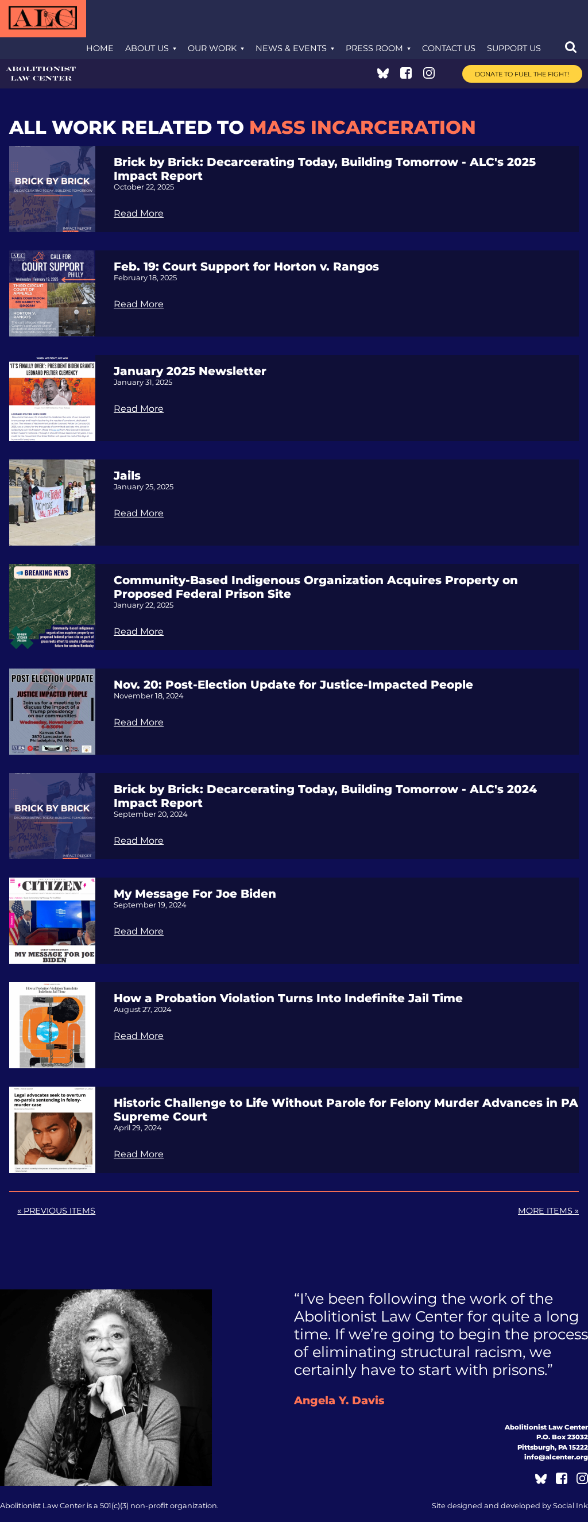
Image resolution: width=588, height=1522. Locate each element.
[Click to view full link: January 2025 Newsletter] (52, 397)
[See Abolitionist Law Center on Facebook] (406, 75)
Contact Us (448, 48)
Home (100, 48)
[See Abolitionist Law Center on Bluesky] (383, 75)
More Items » (548, 1211)
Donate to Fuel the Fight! (522, 74)
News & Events (291, 48)
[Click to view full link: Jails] (52, 501)
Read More (139, 213)
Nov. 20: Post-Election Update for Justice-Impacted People (293, 685)
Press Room (374, 48)
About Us (147, 48)
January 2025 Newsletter (190, 371)
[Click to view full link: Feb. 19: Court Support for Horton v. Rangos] (52, 292)
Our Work (212, 48)
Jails (127, 475)
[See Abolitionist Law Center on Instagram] (429, 75)
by (510, 1505)
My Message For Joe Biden (195, 894)
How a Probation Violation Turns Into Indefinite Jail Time (288, 998)
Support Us (514, 48)
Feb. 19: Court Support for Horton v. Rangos (246, 266)
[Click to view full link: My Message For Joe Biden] (52, 919)
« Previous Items (56, 1211)
